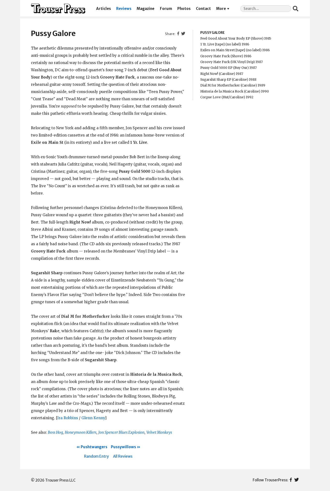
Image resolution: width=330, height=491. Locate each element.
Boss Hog (55, 432)
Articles (103, 8)
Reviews (123, 8)
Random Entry (96, 456)
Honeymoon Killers (80, 432)
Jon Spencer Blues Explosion (121, 432)
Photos (184, 8)
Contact (203, 8)
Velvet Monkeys (159, 432)
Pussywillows (123, 447)
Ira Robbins (67, 418)
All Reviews (122, 456)
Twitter (296, 480)
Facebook (290, 480)
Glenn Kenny (93, 418)
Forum (166, 8)
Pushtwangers (94, 447)
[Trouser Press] (58, 9)
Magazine (145, 8)
